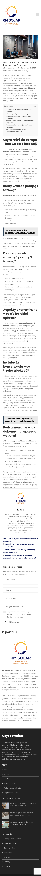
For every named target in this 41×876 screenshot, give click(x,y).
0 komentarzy (22, 71)
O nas (6, 774)
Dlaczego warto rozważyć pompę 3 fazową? (19, 117)
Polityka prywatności (13, 788)
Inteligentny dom (11, 843)
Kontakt (7, 779)
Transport (8, 857)
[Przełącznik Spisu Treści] (33, 106)
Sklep (6, 770)
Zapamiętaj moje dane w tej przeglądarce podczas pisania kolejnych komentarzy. (19, 614)
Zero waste (9, 853)
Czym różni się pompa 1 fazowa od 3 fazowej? (19, 111)
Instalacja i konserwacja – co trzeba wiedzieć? (19, 126)
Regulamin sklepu (11, 793)
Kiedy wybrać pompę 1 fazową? (17, 114)
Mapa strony (9, 783)
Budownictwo (9, 71)
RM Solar (21, 68)
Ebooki (7, 866)
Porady (7, 862)
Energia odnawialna (12, 839)
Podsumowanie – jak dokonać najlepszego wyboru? (17, 130)
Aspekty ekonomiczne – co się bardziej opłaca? (20, 122)
